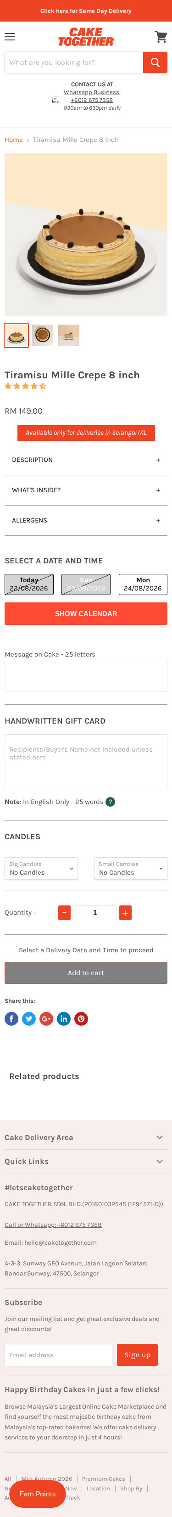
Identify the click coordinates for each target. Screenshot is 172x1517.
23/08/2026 (86, 584)
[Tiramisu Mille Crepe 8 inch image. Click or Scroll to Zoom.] (86, 234)
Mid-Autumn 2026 (47, 1478)
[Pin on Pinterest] (81, 1019)
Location (98, 1488)
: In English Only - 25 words (78, 801)
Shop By (131, 1488)
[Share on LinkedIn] (64, 1019)
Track (73, 1497)
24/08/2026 (143, 584)
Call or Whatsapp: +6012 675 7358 (53, 1225)
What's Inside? (36, 490)
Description (32, 459)
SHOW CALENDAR (86, 614)
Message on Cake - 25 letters (50, 654)
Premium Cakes (103, 1478)
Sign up (137, 1354)
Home (14, 140)
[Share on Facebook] (11, 1019)
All (8, 1478)
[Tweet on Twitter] (29, 1019)
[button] (25, 386)
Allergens (29, 520)
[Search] (155, 62)
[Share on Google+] (46, 1019)
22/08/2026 (29, 584)
